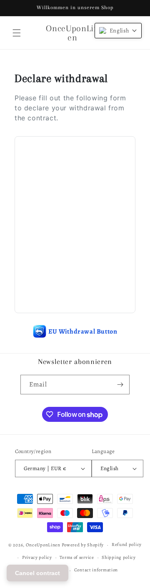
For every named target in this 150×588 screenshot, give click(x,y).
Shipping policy (119, 557)
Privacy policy (37, 557)
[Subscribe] (120, 384)
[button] (17, 33)
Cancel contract (37, 573)
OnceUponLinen (43, 545)
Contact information (96, 570)
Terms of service (77, 557)
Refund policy (127, 544)
